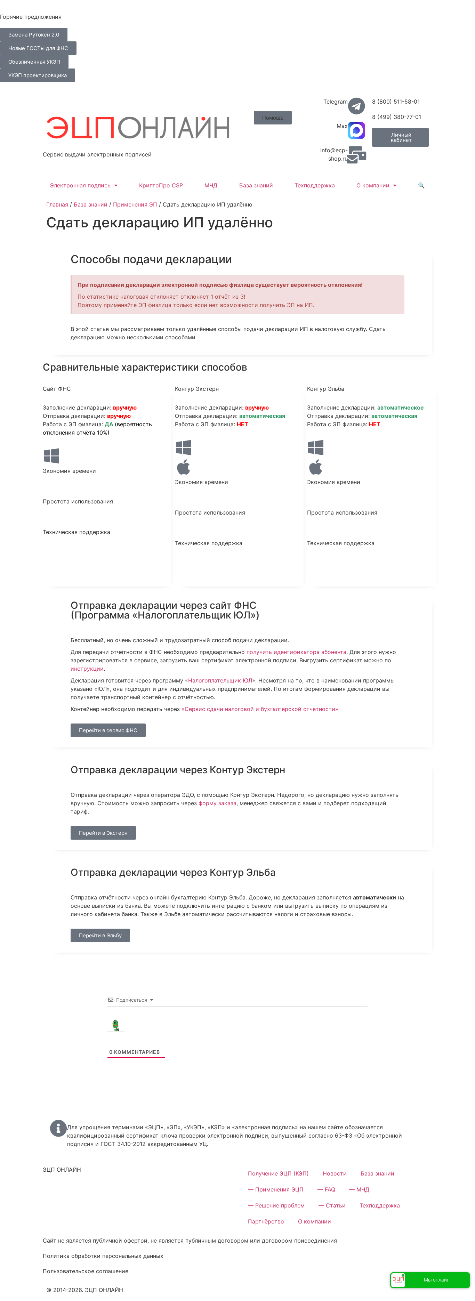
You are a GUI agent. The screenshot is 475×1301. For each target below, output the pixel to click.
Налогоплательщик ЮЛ (220, 680)
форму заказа (217, 803)
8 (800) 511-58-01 (396, 101)
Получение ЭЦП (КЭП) (278, 1173)
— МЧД (359, 1189)
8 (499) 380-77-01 (396, 116)
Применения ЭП (135, 204)
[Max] (356, 130)
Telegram (335, 101)
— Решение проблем (276, 1205)
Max (342, 125)
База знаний (256, 185)
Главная (57, 204)
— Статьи (332, 1205)
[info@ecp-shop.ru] (356, 154)
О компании (372, 185)
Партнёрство (266, 1221)
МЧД (210, 185)
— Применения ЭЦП (276, 1189)
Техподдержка (315, 185)
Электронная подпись (80, 185)
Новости (335, 1173)
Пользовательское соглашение (85, 1271)
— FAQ (326, 1189)
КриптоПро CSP (161, 185)
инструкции (87, 668)
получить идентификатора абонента (296, 651)
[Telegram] (356, 106)
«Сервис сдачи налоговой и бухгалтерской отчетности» (260, 708)
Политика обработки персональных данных (103, 1255)
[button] (273, 117)
